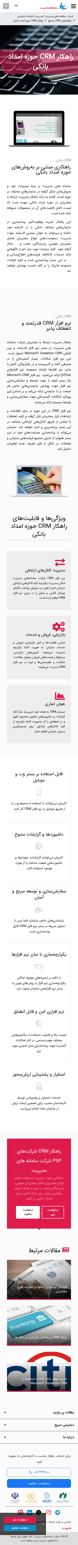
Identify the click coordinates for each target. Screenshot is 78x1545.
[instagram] (49, 1515)
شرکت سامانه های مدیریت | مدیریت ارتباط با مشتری (45, 16)
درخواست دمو (52, 1212)
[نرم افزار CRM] (54, 6)
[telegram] (58, 1515)
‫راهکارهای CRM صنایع (60, 21)
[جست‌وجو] (6, 6)
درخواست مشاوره (28, 1212)
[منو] (73, 6)
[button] (17, 5)
